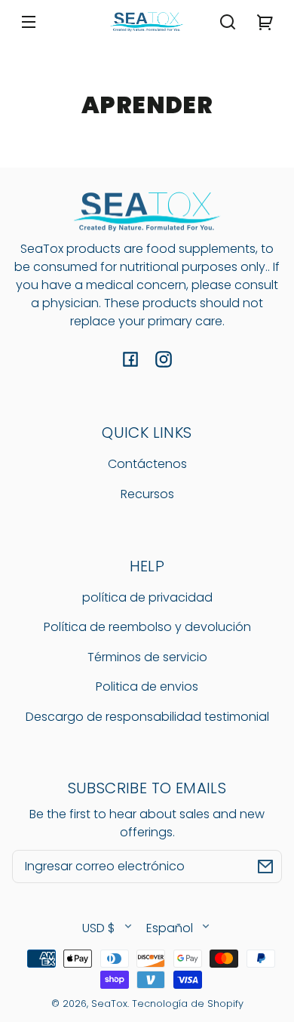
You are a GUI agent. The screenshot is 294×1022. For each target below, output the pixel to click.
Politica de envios (147, 686)
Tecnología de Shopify (187, 1003)
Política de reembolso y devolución (147, 627)
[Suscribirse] (265, 866)
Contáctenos (147, 464)
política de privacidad (147, 597)
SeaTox (109, 1003)
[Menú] (28, 21)
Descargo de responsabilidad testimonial (147, 716)
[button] (227, 21)
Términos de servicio (147, 657)
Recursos (147, 494)
